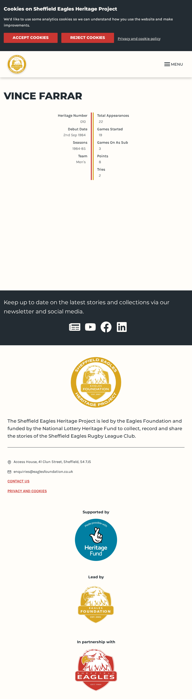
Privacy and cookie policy (139, 38)
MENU (177, 64)
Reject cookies (87, 37)
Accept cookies (30, 37)
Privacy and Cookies (27, 491)
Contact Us (18, 481)
